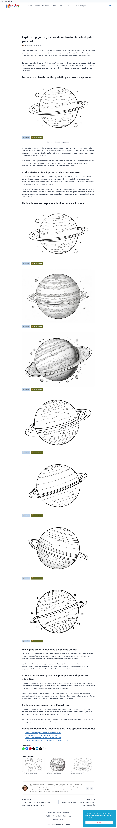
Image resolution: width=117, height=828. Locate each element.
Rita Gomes (30, 45)
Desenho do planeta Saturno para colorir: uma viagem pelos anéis (78, 802)
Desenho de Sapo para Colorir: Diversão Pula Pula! (43, 738)
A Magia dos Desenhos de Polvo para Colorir (41, 735)
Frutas (68, 6)
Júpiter (77, 176)
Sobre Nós (67, 816)
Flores (61, 6)
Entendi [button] (99, 822)
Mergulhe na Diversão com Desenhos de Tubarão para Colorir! (47, 740)
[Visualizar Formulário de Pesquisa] (110, 5)
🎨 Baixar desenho (37, 137)
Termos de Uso (58, 819)
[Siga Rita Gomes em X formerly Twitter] (87, 788)
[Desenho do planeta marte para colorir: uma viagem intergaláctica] (58, 764)
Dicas (55, 6)
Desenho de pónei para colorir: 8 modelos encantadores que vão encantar (37, 802)
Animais (37, 6)
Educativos (46, 6)
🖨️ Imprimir (26, 137)
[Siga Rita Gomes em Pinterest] (91, 788)
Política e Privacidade (53, 816)
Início (30, 6)
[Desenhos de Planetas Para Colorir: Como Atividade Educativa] (33, 764)
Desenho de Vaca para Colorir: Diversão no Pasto (43, 733)
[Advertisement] (58, 22)
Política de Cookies (54, 812)
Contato (66, 812)
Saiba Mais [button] (88, 817)
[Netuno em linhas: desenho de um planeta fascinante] (82, 764)
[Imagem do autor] (23, 45)
